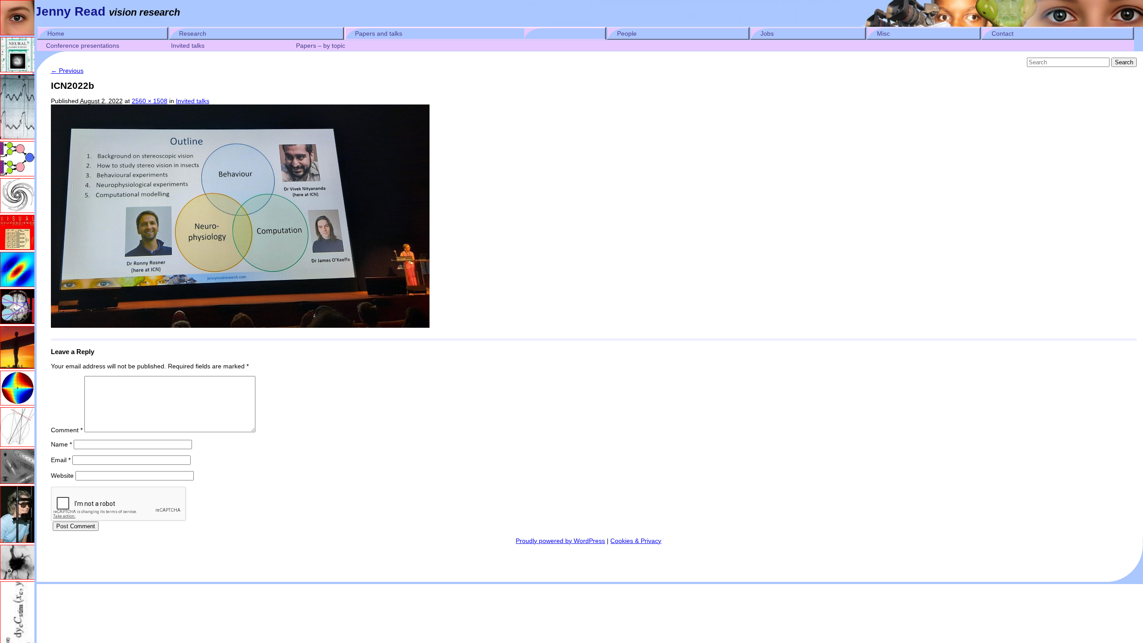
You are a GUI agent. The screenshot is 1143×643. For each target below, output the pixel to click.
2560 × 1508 (149, 100)
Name (61, 444)
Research (192, 33)
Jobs (767, 33)
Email (61, 459)
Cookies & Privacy (635, 540)
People (627, 33)
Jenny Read (69, 11)
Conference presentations (82, 45)
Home (55, 33)
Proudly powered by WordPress (560, 540)
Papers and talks (378, 33)
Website (62, 475)
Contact (1003, 33)
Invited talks (187, 45)
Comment (67, 430)
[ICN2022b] (240, 325)
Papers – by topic (320, 45)
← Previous (67, 70)
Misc (883, 33)
